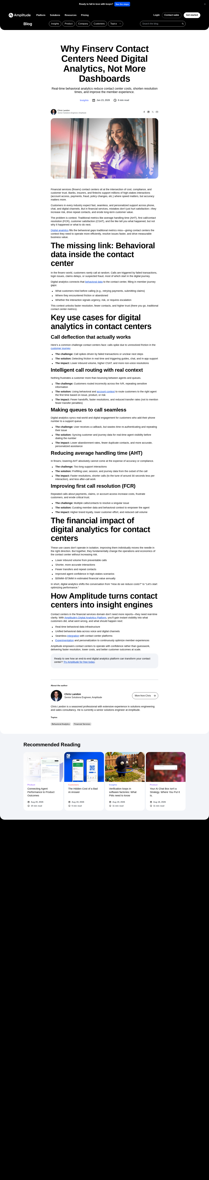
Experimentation (64, 640)
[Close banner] (205, 4)
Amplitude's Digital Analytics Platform (85, 617)
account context (106, 391)
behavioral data (94, 281)
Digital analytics (60, 230)
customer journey (60, 348)
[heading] (96, 4)
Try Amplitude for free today (79, 662)
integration (73, 635)
